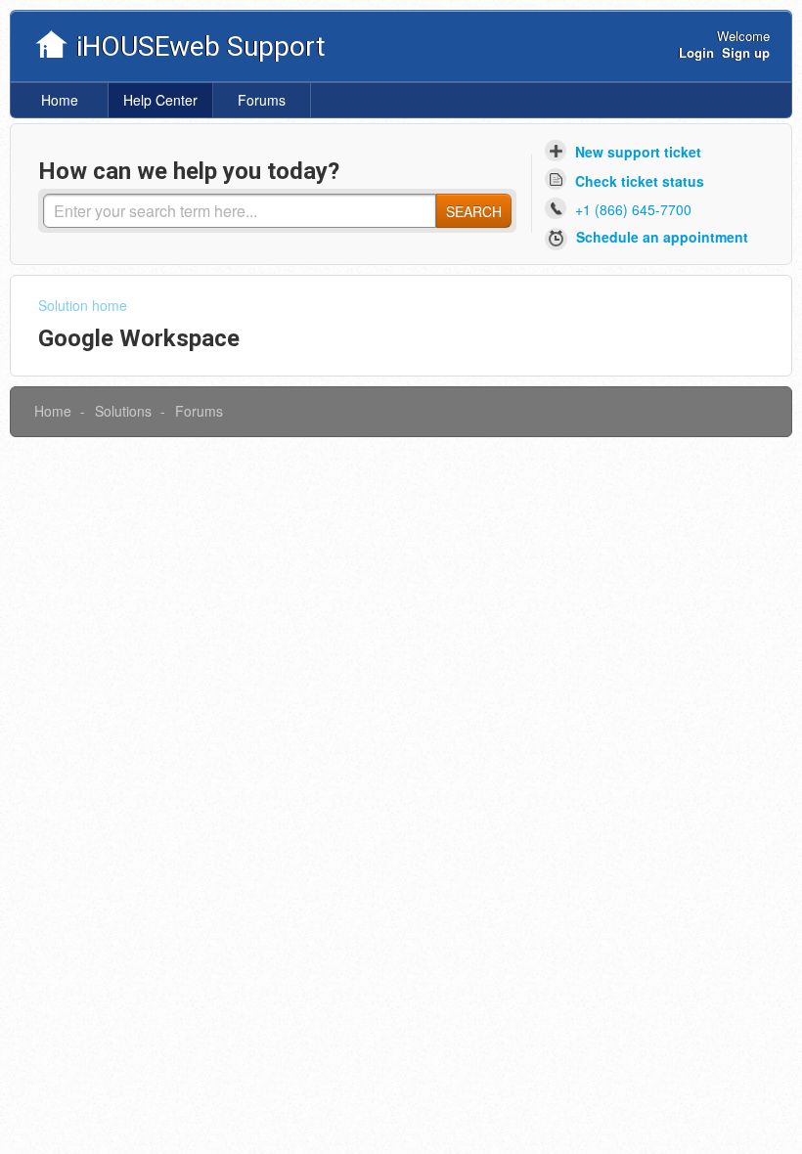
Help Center (160, 100)
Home (59, 100)
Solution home (82, 305)
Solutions (123, 411)
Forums (262, 100)
